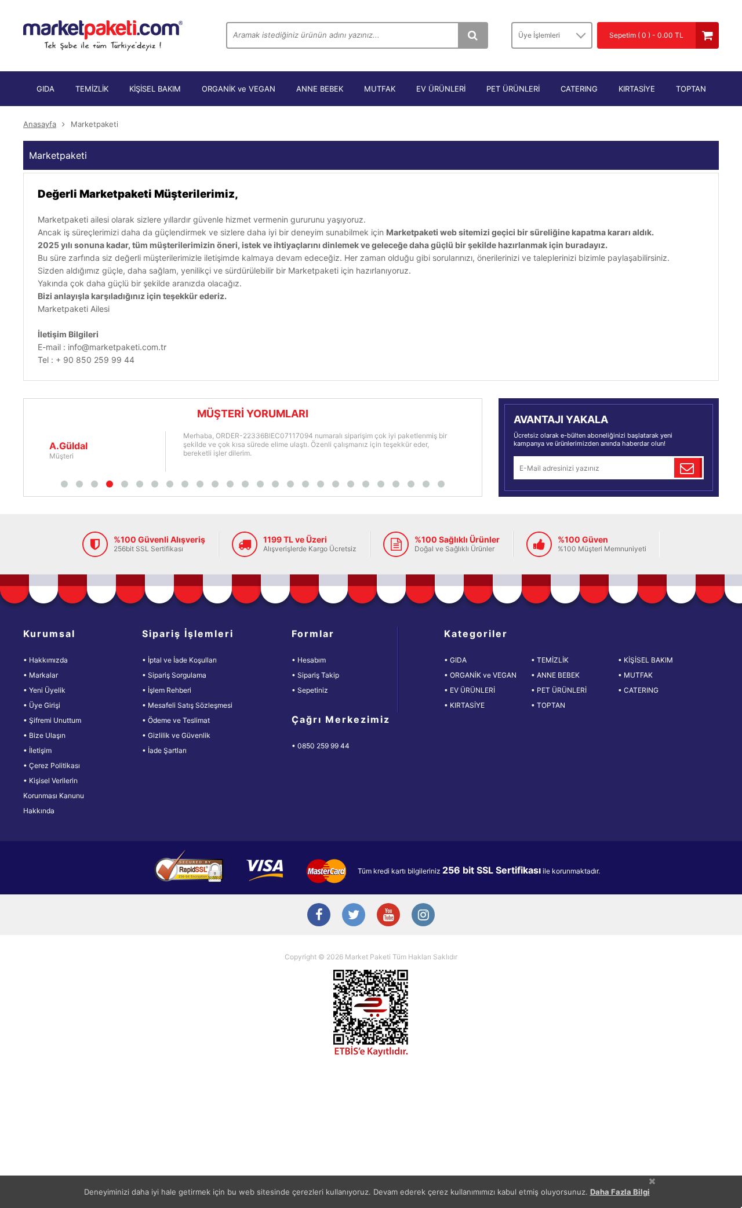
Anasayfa (39, 124)
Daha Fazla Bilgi (620, 1191)
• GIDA (455, 660)
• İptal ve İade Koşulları (179, 660)
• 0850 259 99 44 (321, 745)
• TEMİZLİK (550, 660)
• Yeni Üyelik (44, 690)
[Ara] (472, 35)
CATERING (579, 88)
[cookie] (652, 1181)
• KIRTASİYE (464, 705)
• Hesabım (309, 660)
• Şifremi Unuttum (52, 720)
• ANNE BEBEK (555, 675)
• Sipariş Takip (315, 675)
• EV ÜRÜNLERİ (469, 690)
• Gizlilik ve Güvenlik (176, 735)
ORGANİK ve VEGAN (238, 88)
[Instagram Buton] (423, 916)
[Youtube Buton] (388, 916)
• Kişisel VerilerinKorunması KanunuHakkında (53, 795)
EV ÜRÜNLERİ (440, 88)
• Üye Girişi (41, 705)
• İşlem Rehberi (166, 690)
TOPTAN (691, 88)
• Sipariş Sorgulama (174, 675)
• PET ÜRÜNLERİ (559, 690)
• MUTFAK (635, 675)
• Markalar (40, 675)
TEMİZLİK (91, 88)
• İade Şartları (164, 750)
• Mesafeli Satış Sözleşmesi (187, 705)
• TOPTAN (548, 705)
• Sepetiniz (310, 690)
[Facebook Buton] (318, 916)
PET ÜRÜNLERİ (513, 88)
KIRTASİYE (637, 88)
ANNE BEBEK (319, 88)
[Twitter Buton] (353, 916)
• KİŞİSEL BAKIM (645, 660)
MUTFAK (379, 88)
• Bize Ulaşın (44, 735)
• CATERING (638, 690)
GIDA (45, 88)
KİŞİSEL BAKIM (155, 88)
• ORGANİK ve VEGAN (480, 675)
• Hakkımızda (45, 660)
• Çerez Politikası (51, 765)
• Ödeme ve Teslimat (176, 720)
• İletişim (37, 750)
